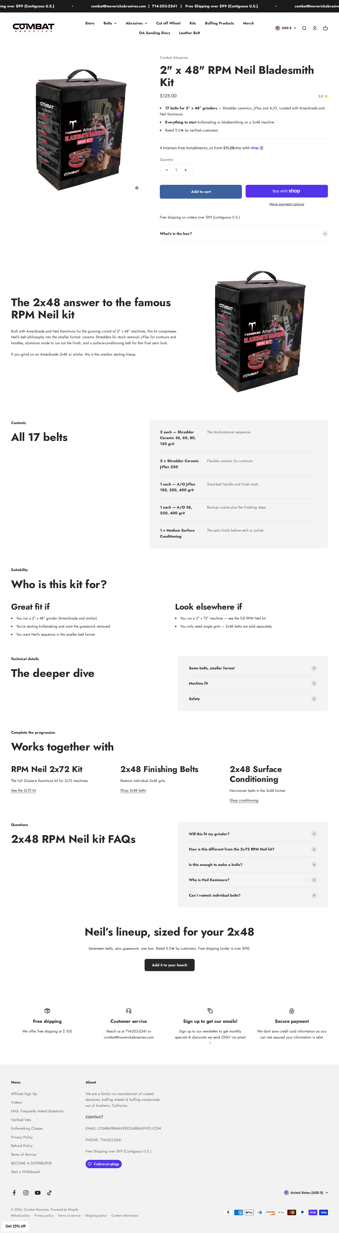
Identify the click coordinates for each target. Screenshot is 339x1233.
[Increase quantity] (185, 170)
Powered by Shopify (64, 1209)
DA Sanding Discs (154, 32)
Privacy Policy (22, 1137)
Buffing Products (219, 23)
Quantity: (167, 159)
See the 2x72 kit (23, 790)
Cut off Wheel (168, 23)
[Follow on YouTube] (38, 1193)
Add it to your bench (169, 965)
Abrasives (134, 23)
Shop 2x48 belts (133, 790)
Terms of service (69, 1215)
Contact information (124, 1215)
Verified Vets (21, 1119)
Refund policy (20, 1215)
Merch (248, 23)
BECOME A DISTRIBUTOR (31, 1163)
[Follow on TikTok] (49, 1193)
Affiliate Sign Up (24, 1093)
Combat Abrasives (174, 57)
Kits (193, 23)
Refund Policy (22, 1145)
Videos (16, 1102)
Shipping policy (96, 1215)
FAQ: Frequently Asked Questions (37, 1111)
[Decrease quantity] (166, 170)
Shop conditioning (244, 800)
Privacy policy (44, 1215)
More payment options (287, 204)
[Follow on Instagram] (26, 1193)
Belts (108, 23)
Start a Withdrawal (25, 1171)
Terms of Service (23, 1154)
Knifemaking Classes (26, 1128)
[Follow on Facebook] (14, 1193)
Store (89, 23)
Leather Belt (189, 32)
